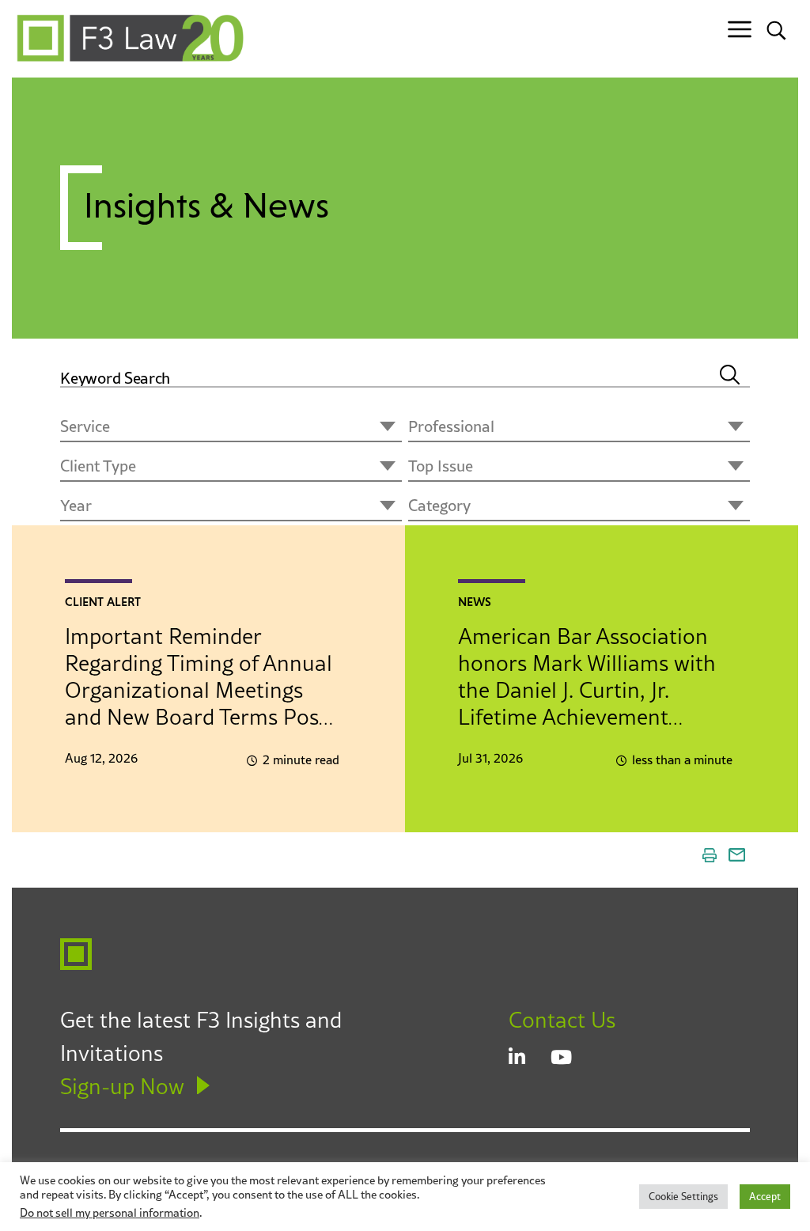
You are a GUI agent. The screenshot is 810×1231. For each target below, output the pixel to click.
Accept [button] (765, 1196)
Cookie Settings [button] (683, 1196)
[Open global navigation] (739, 30)
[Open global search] (776, 30)
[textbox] (231, 428)
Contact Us (562, 1020)
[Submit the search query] (730, 366)
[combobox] (231, 428)
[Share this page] (737, 855)
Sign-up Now (122, 1086)
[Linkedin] (530, 1058)
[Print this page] (709, 855)
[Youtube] (571, 1058)
